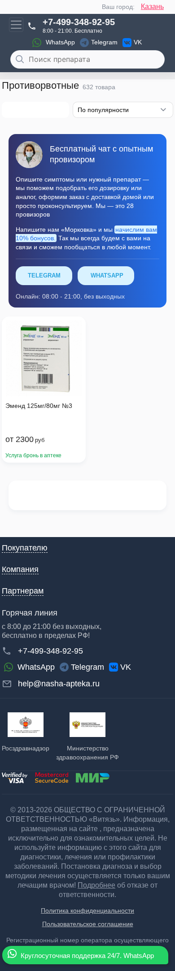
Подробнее (96, 885)
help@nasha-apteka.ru (59, 683)
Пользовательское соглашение (87, 924)
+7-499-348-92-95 (79, 21)
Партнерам (23, 590)
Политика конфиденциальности (87, 910)
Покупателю (25, 547)
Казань (152, 6)
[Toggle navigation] (16, 24)
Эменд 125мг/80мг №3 (38, 405)
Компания (20, 569)
